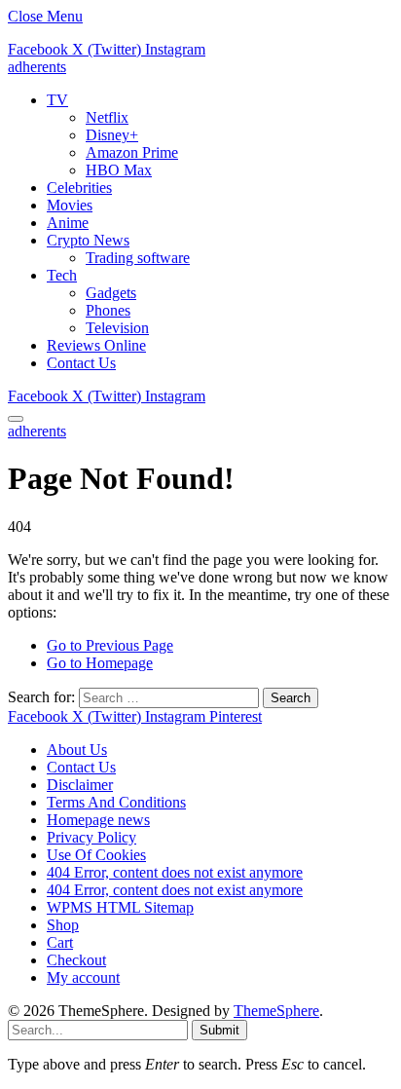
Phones (108, 310)
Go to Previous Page (110, 645)
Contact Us (81, 363)
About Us (77, 749)
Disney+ (112, 135)
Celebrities (79, 187)
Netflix (107, 117)
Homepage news (98, 819)
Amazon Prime (132, 152)
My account (83, 977)
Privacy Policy (91, 837)
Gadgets (111, 292)
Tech (62, 275)
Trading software (138, 257)
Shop (63, 925)
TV (57, 100)
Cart (60, 942)
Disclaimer (80, 784)
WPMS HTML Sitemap (120, 907)
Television (117, 327)
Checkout (76, 960)
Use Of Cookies (96, 854)
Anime (68, 222)
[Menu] (15, 419)
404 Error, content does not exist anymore (175, 872)
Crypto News (88, 240)
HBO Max (119, 170)
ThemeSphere (276, 1010)
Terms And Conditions (116, 802)
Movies (69, 205)
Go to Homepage (100, 663)
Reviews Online (96, 345)
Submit (219, 1030)
